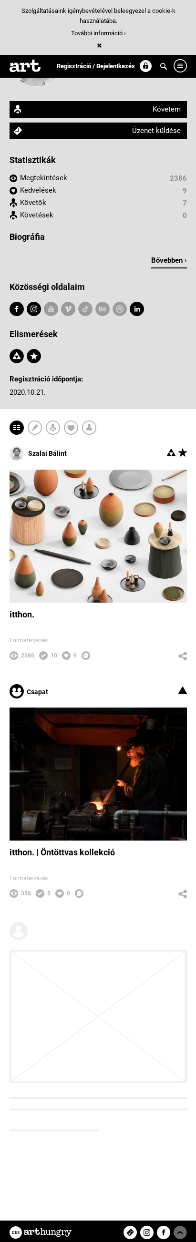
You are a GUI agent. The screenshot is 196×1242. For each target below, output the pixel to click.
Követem (167, 109)
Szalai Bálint (47, 453)
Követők (33, 202)
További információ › (98, 33)
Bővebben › (169, 260)
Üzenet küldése (156, 130)
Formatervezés (29, 640)
